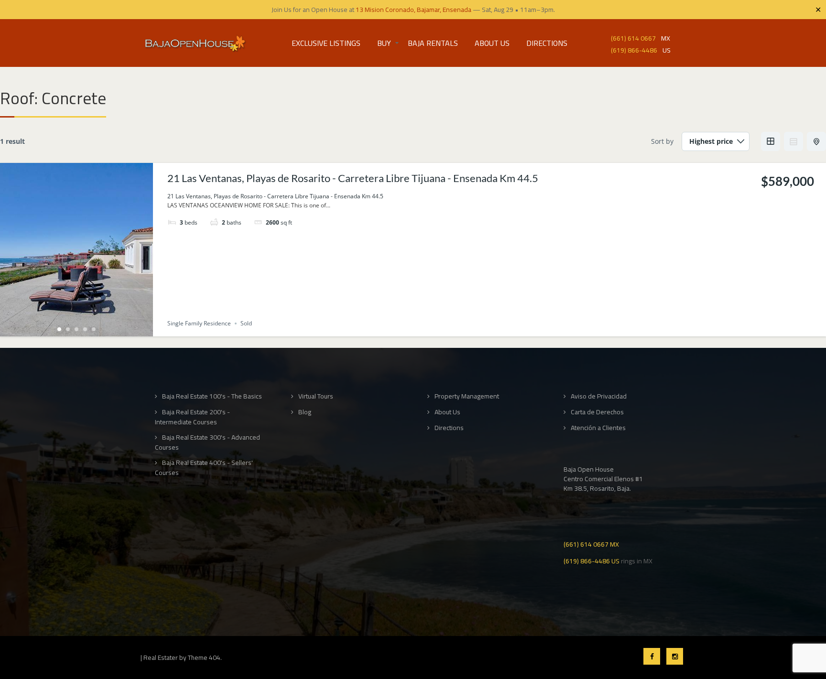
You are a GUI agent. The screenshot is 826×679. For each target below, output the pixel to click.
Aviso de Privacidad (599, 396)
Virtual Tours (315, 396)
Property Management (467, 396)
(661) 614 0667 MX (591, 543)
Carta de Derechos (597, 412)
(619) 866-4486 (634, 49)
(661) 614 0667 (633, 37)
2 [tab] (68, 329)
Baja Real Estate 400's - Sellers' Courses (204, 467)
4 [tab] (85, 329)
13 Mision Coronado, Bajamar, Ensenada (413, 9)
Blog (304, 412)
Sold (246, 323)
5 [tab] (94, 329)
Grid (770, 141)
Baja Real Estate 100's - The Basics (212, 396)
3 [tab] (76, 329)
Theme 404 (204, 657)
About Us (492, 43)
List (793, 141)
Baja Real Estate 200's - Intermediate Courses (192, 417)
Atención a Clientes (598, 428)
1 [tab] (59, 329)
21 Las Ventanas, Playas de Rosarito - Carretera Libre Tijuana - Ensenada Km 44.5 (352, 178)
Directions (546, 43)
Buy (384, 43)
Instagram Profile (674, 656)
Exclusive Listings (326, 43)
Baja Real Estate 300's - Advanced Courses (207, 442)
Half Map (816, 141)
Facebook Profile (651, 656)
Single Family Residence (199, 323)
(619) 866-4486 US (592, 560)
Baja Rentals (433, 43)
